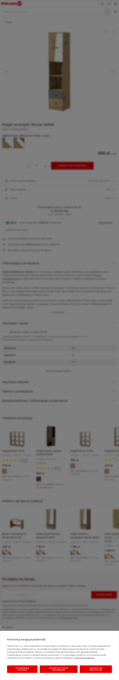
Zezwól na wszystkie (95, 669)
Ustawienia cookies (22, 669)
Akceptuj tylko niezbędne (58, 669)
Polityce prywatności (84, 658)
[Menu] (114, 674)
